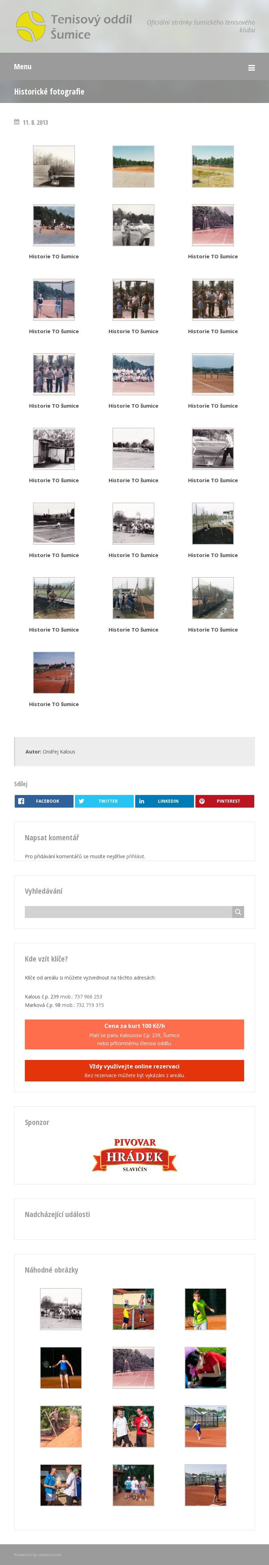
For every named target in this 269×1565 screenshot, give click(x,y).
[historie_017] (213, 617)
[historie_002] (213, 244)
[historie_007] (133, 393)
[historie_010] (133, 468)
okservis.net (49, 1554)
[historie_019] (54, 691)
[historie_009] (54, 468)
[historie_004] (133, 319)
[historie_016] (133, 617)
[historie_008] (213, 393)
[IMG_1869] (206, 1328)
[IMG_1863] (61, 1387)
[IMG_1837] (133, 1328)
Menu (23, 66)
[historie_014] (213, 542)
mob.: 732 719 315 (83, 1005)
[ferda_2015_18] (206, 1387)
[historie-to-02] (133, 185)
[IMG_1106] (133, 1445)
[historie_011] (213, 468)
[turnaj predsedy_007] (133, 1504)
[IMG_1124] (206, 1504)
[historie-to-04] (213, 185)
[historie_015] (54, 617)
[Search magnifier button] (238, 912)
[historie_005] (213, 319)
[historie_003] (54, 319)
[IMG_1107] (61, 1504)
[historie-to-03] (133, 244)
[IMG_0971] (61, 1445)
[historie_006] (54, 393)
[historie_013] (133, 542)
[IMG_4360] (206, 1445)
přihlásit (135, 856)
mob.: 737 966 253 (81, 996)
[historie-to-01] (54, 185)
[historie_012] (54, 542)
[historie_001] (54, 244)
